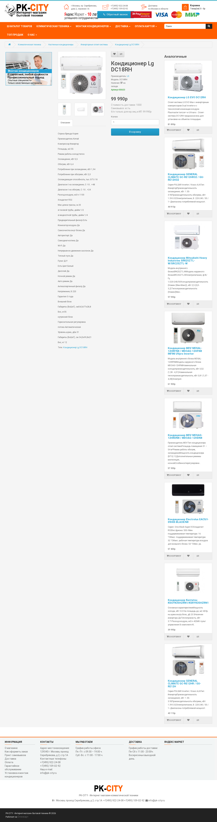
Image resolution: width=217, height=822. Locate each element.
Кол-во (114, 117)
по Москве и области (158, 9)
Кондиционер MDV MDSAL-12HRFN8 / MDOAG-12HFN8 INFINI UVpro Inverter (185, 351)
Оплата (9, 762)
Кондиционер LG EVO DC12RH (187, 97)
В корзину (135, 131)
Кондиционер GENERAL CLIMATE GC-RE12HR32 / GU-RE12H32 (186, 177)
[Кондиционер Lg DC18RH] (82, 75)
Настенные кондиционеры (60, 44)
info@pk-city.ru (156, 800)
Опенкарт (23, 816)
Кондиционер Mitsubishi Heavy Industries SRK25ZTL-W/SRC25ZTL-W (187, 260)
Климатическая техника (29, 44)
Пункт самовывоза (15, 755)
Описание (65, 122)
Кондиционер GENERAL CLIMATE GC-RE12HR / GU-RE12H (184, 683)
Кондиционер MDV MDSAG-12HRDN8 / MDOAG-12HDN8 (185, 437)
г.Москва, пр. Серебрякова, (84, 6)
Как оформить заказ (16, 751)
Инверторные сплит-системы (94, 44)
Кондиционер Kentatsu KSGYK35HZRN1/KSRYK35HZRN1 (188, 601)
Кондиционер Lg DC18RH (127, 44)
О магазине (11, 748)
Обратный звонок (116, 14)
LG (128, 76)
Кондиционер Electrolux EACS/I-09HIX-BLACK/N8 (188, 521)
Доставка (152, 6)
